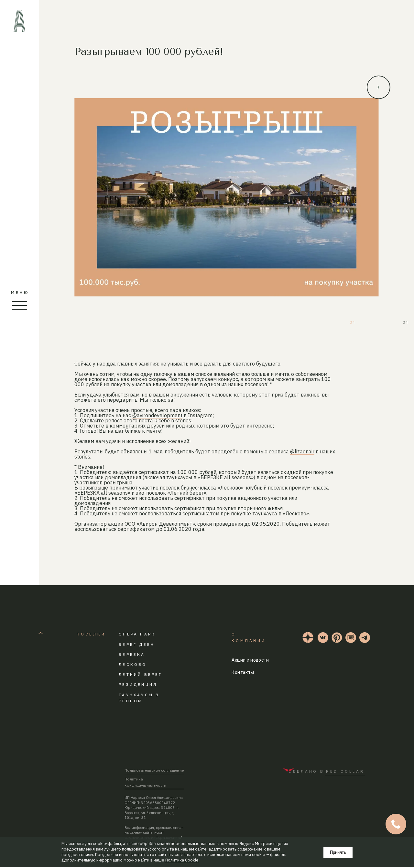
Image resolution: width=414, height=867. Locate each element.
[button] (378, 87)
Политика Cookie (182, 860)
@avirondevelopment (157, 415)
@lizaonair (302, 451)
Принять (338, 852)
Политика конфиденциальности (146, 782)
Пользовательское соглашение (154, 770)
